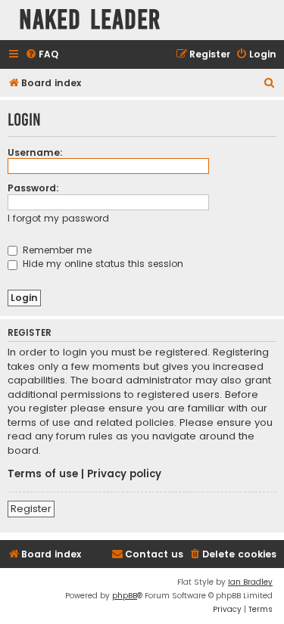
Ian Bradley (250, 582)
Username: (35, 152)
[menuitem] (41, 55)
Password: (33, 188)
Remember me (56, 250)
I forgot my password (58, 218)
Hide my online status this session (101, 263)
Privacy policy (124, 474)
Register (31, 508)
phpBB (124, 595)
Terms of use (43, 474)
